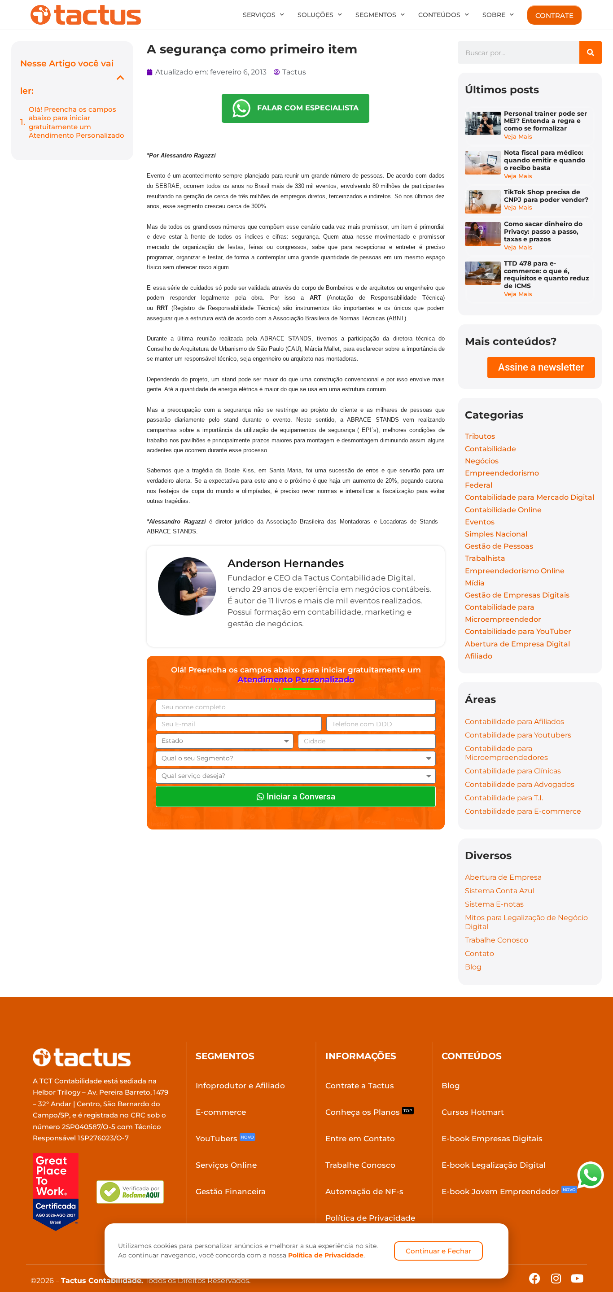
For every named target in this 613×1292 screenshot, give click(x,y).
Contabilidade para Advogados (519, 784)
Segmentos (375, 15)
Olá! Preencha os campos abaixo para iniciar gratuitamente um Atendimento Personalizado (76, 122)
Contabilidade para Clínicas (513, 771)
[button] (120, 77)
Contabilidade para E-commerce (523, 811)
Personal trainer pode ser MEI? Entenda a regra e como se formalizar (545, 121)
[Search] (590, 52)
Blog (473, 967)
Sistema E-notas (494, 904)
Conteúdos (439, 15)
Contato (479, 953)
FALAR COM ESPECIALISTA (304, 108)
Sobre (493, 15)
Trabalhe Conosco (496, 940)
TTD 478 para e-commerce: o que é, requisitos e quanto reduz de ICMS (546, 274)
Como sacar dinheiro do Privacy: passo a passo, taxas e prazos (543, 231)
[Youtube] (576, 1278)
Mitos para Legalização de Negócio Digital (526, 922)
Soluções (315, 15)
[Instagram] (555, 1278)
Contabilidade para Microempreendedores (506, 753)
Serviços (259, 15)
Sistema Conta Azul (499, 890)
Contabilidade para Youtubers (518, 735)
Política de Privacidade (325, 1255)
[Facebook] (534, 1278)
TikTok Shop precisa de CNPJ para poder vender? (546, 196)
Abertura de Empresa (503, 877)
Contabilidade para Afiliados (514, 721)
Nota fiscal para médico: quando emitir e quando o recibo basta (544, 160)
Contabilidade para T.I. (504, 798)
